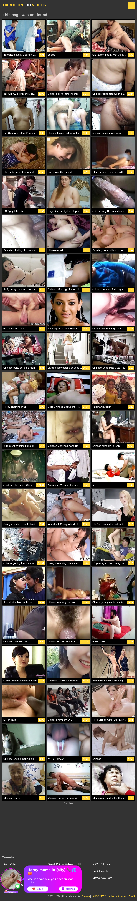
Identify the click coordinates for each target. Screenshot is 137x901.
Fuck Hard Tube (102, 871)
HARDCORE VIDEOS (24, 5)
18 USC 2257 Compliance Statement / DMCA (113, 896)
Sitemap (86, 896)
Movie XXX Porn (102, 877)
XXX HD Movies (102, 864)
